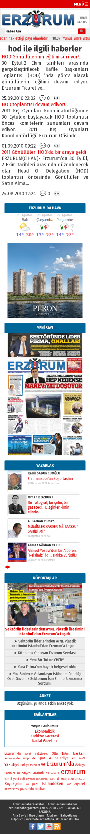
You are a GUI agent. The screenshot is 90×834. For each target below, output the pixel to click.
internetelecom (36, 819)
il (11, 779)
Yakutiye (12, 764)
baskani (79, 753)
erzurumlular (12, 758)
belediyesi (24, 773)
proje (63, 779)
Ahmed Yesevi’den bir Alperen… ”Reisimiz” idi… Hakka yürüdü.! (53, 553)
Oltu (55, 753)
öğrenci (30, 779)
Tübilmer (52, 815)
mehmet (35, 765)
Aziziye (80, 765)
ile (34, 758)
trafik (82, 758)
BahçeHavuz (68, 815)
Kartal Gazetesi (44, 740)
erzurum (73, 771)
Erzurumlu (42, 779)
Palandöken (52, 783)
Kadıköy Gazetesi (45, 736)
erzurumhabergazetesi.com (27, 808)
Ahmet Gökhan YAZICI (45, 545)
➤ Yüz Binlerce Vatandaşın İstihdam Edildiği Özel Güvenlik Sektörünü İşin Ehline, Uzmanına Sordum (44, 678)
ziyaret (80, 783)
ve (43, 764)
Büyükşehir (13, 783)
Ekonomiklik (44, 731)
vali (22, 779)
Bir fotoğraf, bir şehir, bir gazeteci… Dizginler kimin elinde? (48, 507)
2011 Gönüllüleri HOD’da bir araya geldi (44, 152)
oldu (31, 789)
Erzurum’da (12, 753)
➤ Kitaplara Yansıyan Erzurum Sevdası (45, 652)
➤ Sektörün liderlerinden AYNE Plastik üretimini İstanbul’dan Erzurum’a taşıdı (45, 643)
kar (69, 784)
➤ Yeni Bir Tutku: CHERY (45, 659)
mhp (26, 758)
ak (50, 758)
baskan (40, 789)
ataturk (38, 773)
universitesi (11, 789)
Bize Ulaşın (36, 815)
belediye (61, 758)
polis (23, 789)
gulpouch (17, 819)
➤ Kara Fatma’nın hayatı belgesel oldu (45, 666)
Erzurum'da (60, 763)
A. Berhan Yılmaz (41, 521)
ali (58, 779)
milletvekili (41, 753)
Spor (41, 758)
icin (6, 779)
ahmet (55, 773)
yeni (16, 779)
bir (47, 773)
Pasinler (9, 773)
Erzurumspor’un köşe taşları (50, 478)
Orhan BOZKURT (40, 497)
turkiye (24, 765)
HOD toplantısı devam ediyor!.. (35, 104)
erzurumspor (77, 779)
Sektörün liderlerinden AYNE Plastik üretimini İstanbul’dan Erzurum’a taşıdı (44, 631)
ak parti (32, 784)
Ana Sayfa (19, 815)
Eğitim (65, 754)
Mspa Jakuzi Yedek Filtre (63, 819)
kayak (27, 753)
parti (53, 779)
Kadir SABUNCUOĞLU (44, 473)
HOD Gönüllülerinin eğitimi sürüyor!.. (42, 57)
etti (74, 758)
